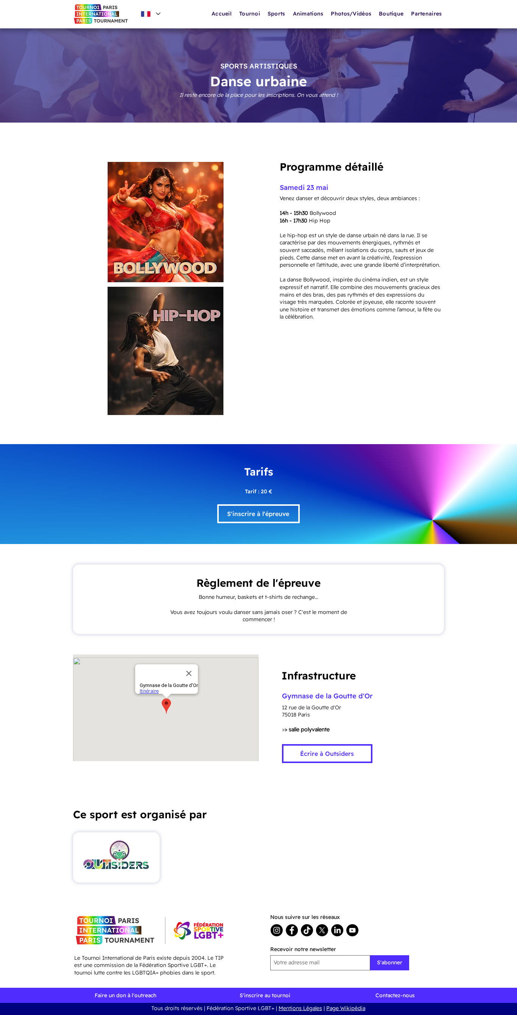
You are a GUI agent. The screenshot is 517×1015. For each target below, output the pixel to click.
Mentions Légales (300, 1008)
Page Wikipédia (345, 1008)
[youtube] (352, 930)
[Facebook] (292, 930)
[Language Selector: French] (150, 14)
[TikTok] (307, 930)
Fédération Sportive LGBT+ (240, 1008)
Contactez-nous (395, 995)
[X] (322, 930)
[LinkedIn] (337, 930)
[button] (308, 13)
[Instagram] (277, 930)
